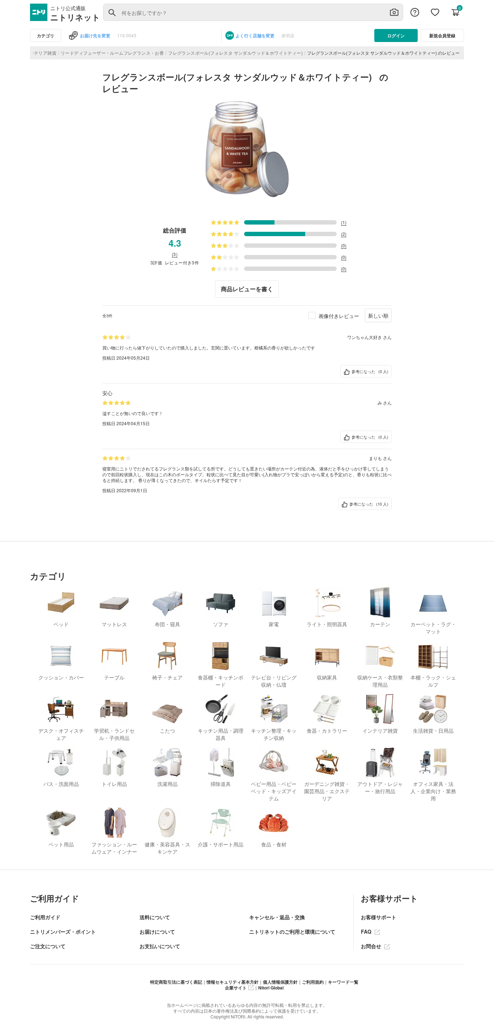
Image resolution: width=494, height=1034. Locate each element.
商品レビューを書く (247, 289)
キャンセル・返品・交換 (277, 917)
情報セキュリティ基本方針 (232, 982)
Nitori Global (271, 988)
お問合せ (372, 946)
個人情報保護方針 (280, 982)
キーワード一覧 (343, 982)
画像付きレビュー (339, 315)
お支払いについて (160, 946)
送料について (155, 917)
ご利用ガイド (45, 917)
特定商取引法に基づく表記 (176, 982)
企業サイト (236, 988)
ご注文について (47, 946)
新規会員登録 (442, 35)
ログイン (396, 35)
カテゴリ (45, 35)
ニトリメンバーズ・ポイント (63, 931)
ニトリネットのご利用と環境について (292, 931)
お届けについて (157, 931)
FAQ (367, 931)
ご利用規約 (313, 982)
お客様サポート (378, 917)
